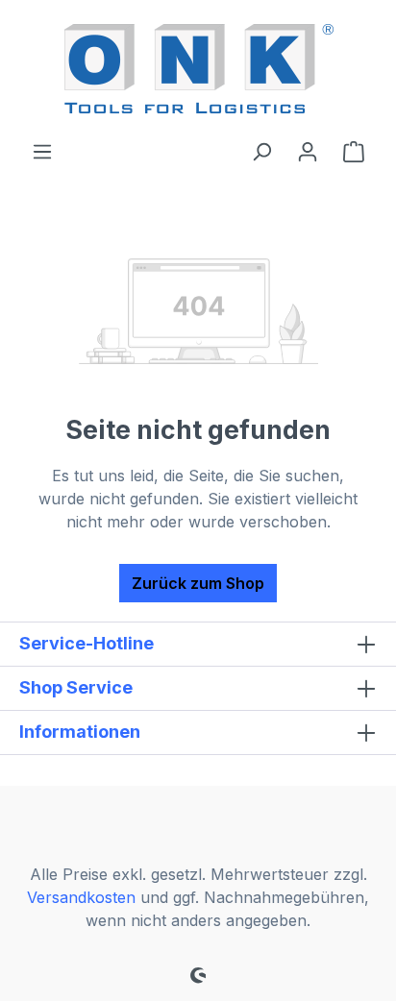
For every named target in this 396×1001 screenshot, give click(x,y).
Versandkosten (81, 897)
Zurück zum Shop (198, 583)
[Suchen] (261, 151)
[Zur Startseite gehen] (198, 69)
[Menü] (42, 151)
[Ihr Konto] (308, 151)
